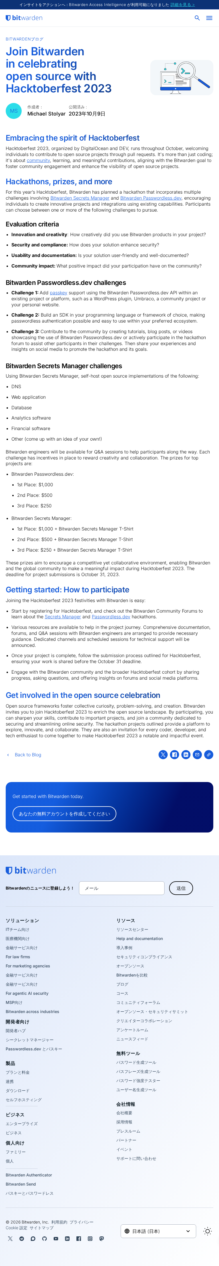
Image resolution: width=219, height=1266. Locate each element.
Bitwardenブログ (24, 39)
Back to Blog (28, 754)
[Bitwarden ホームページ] (24, 18)
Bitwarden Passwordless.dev (150, 198)
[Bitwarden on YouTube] (55, 1238)
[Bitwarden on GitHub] (44, 1238)
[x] (163, 754)
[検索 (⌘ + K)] (198, 18)
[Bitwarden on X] (10, 1238)
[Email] (197, 754)
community (38, 160)
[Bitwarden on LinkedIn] (67, 1238)
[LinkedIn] (185, 754)
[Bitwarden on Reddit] (21, 1238)
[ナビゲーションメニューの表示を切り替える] (209, 18)
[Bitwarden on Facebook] (78, 1238)
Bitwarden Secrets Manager (80, 198)
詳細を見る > (183, 4)
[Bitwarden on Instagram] (90, 1238)
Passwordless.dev (111, 616)
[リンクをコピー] (208, 754)
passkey (58, 292)
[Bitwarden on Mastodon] (101, 1238)
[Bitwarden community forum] (33, 1238)
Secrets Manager (63, 616)
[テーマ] (207, 1231)
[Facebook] (174, 754)
